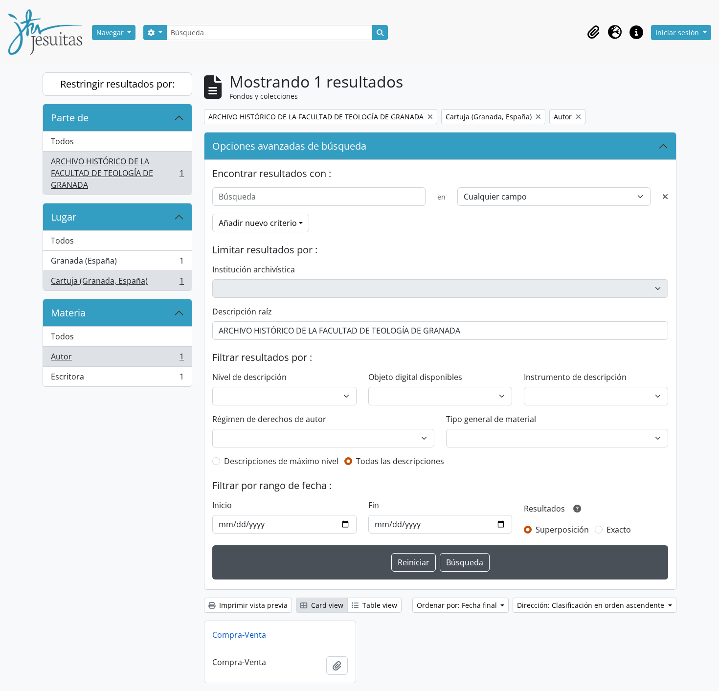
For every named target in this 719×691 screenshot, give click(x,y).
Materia (68, 312)
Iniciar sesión (678, 32)
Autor (117, 359)
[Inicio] (49, 32)
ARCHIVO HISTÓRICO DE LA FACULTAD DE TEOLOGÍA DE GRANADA (117, 173)
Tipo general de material (491, 419)
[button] (593, 32)
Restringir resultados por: (117, 83)
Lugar (63, 216)
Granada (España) (117, 263)
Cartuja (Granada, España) (117, 282)
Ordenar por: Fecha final (458, 605)
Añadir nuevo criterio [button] (258, 223)
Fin (373, 505)
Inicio (222, 505)
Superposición (562, 529)
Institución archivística (253, 269)
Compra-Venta (239, 634)
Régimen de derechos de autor (269, 419)
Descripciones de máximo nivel (281, 461)
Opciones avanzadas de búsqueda (289, 146)
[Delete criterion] (665, 196)
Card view (326, 605)
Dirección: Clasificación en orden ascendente (591, 605)
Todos (62, 141)
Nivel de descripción (249, 377)
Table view (378, 605)
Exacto (619, 529)
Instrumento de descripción (575, 377)
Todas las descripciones (400, 461)
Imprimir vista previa (252, 605)
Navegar (111, 32)
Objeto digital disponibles (415, 377)
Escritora (117, 378)
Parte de (70, 117)
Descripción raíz (242, 311)
